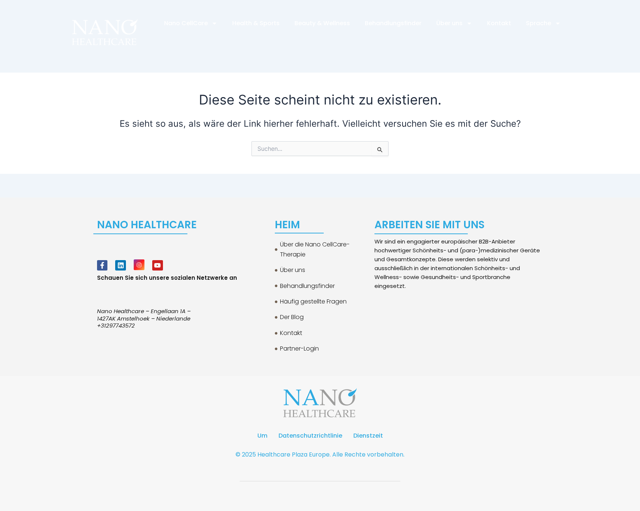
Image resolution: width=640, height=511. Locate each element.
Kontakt (499, 23)
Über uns (449, 23)
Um (262, 435)
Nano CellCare (186, 23)
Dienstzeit (368, 435)
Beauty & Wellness (322, 23)
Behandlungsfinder (393, 23)
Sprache (538, 23)
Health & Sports (256, 23)
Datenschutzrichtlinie (310, 435)
